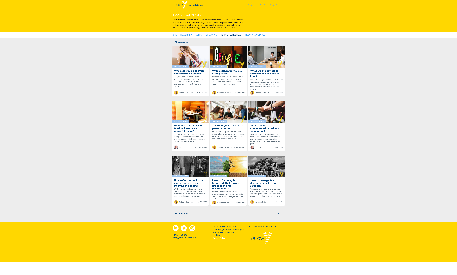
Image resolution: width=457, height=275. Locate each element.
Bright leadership (182, 35)
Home (232, 5)
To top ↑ (277, 213)
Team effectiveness (231, 35)
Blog (272, 5)
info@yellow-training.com (184, 237)
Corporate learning (206, 35)
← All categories (180, 42)
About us (241, 5)
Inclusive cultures (255, 35)
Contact (279, 5)
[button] (252, 5)
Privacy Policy (219, 238)
